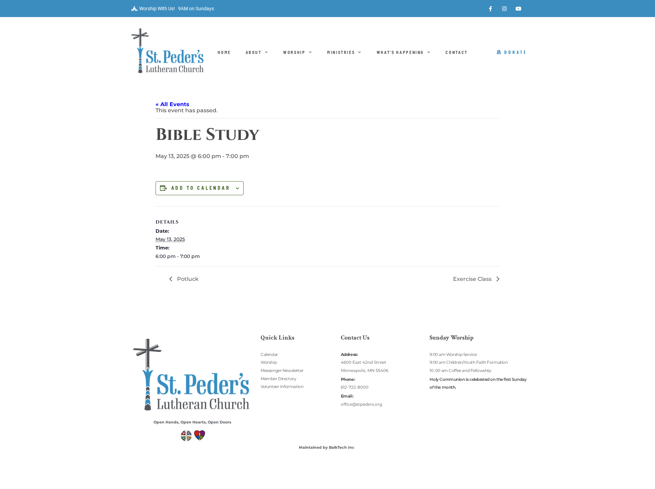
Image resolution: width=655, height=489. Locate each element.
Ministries (341, 52)
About (254, 52)
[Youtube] (518, 8)
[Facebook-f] (490, 8)
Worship (294, 52)
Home (224, 52)
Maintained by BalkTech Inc (326, 447)
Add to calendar (200, 188)
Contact (457, 52)
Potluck (187, 279)
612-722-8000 (354, 387)
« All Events (172, 104)
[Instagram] (504, 8)
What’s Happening (400, 52)
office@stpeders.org (361, 404)
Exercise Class (473, 279)
